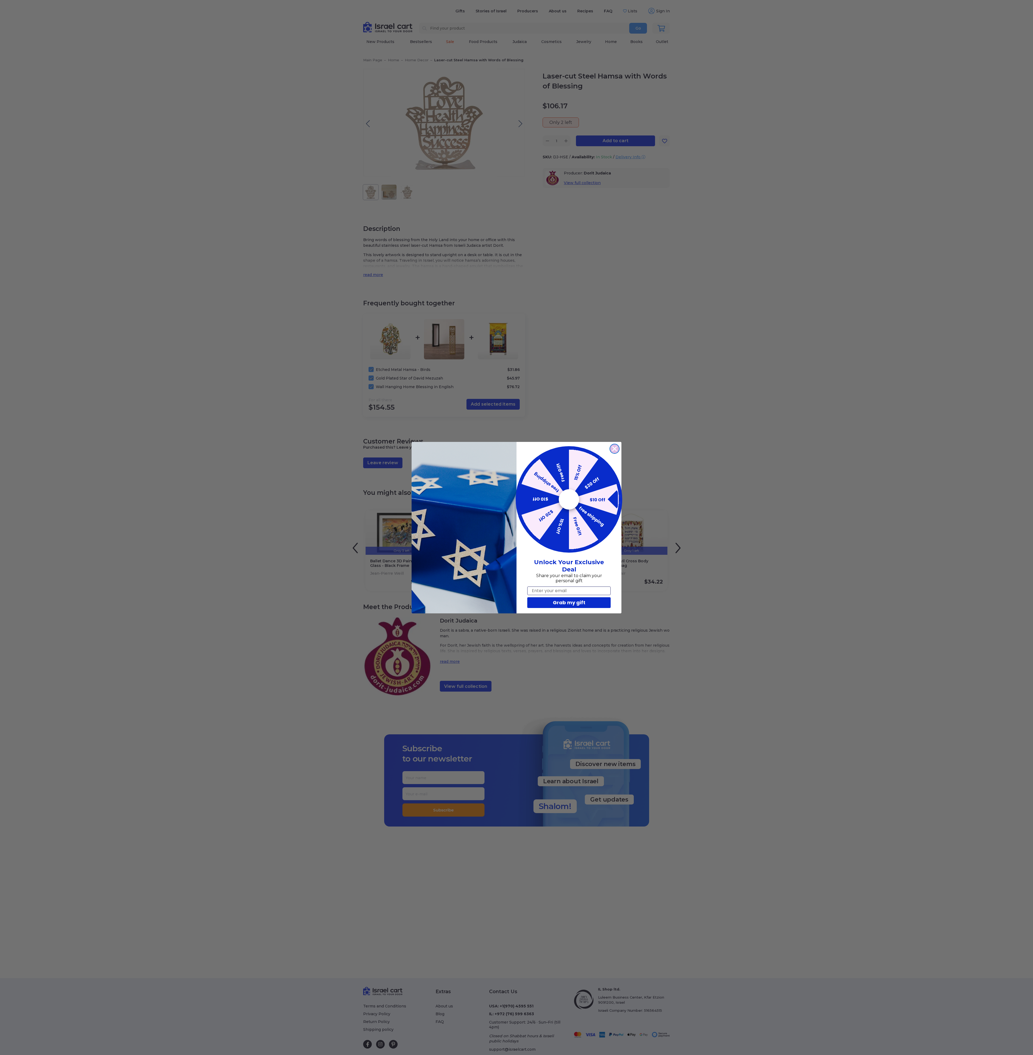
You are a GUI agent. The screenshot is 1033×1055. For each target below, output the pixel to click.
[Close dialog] (614, 448)
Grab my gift (569, 602)
